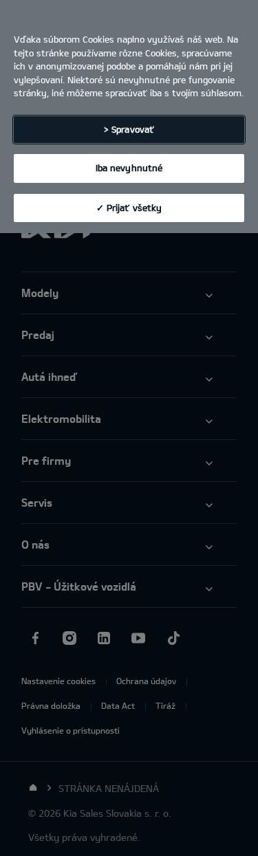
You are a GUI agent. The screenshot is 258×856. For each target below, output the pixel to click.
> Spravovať (129, 129)
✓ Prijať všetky (129, 207)
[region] (129, 116)
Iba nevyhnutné (129, 167)
